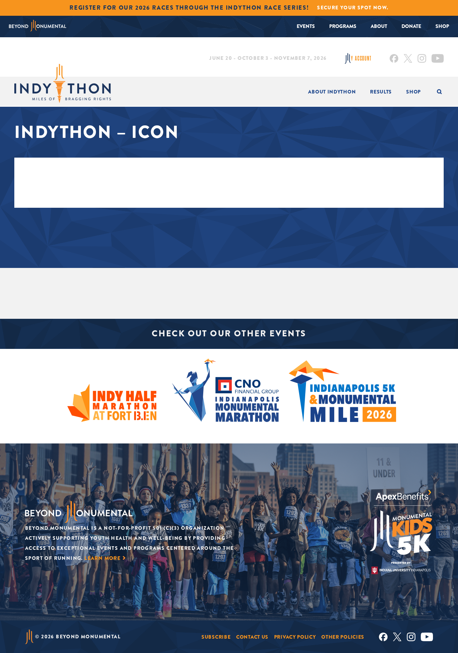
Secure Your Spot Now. (352, 7)
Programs (342, 26)
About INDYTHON (332, 91)
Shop (442, 26)
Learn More (102, 558)
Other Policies (342, 636)
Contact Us (252, 636)
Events (306, 26)
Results (381, 91)
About (379, 26)
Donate (411, 26)
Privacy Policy (295, 636)
